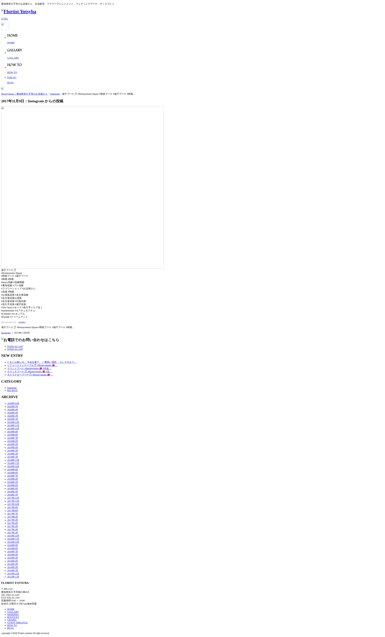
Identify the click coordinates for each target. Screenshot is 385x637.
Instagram (6, 333)
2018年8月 (12, 473)
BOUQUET (13, 617)
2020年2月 (12, 416)
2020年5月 (12, 406)
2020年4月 (12, 409)
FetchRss (21, 322)
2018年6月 (12, 479)
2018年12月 (13, 460)
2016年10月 (13, 542)
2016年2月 (12, 567)
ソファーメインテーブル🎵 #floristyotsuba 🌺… (32, 365)
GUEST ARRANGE (17, 622)
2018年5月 (12, 482)
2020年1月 (12, 419)
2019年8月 (12, 435)
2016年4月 (12, 561)
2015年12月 (13, 573)
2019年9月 (12, 432)
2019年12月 (13, 422)
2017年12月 (13, 498)
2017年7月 (12, 514)
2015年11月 (13, 577)
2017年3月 (12, 526)
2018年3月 (12, 488)
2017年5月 (12, 520)
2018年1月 (12, 495)
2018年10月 (13, 466)
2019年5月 (12, 444)
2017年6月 (12, 517)
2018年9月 (12, 469)
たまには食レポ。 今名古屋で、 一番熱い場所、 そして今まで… (41, 362)
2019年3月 (12, 450)
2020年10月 (13, 403)
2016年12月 (13, 536)
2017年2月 (12, 529)
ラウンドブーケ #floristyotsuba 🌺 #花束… (29, 368)
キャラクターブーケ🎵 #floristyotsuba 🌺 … (30, 374)
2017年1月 (12, 532)
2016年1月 (12, 570)
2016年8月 (12, 548)
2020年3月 (12, 413)
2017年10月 (13, 504)
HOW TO (12, 625)
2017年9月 (12, 507)
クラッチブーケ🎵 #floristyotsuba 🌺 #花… (29, 371)
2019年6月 (12, 441)
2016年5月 (12, 558)
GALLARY (13, 612)
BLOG (10, 628)
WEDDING (13, 614)
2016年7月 (12, 551)
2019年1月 (12, 457)
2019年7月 (12, 438)
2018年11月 (13, 463)
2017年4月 (12, 523)
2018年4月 (12, 485)
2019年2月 (12, 454)
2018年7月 (12, 476)
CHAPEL (12, 620)
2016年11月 (13, 539)
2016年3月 (12, 564)
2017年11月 (13, 501)
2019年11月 (13, 425)
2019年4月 (12, 447)
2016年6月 (12, 555)
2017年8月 (12, 510)
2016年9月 (12, 545)
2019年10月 (13, 428)
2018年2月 (12, 491)
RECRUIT (12, 390)
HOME (10, 609)
